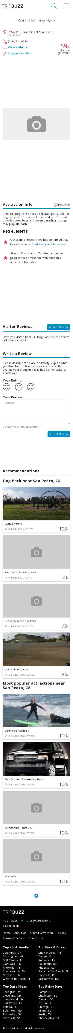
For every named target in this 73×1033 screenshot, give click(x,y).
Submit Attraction (41, 933)
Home (7, 933)
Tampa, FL (45, 956)
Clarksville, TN (12, 964)
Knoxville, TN (11, 967)
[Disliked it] (30, 387)
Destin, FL (45, 1003)
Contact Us (36, 938)
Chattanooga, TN (14, 971)
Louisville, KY (46, 975)
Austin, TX (44, 1014)
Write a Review (58, 327)
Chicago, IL (45, 1007)
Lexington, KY (12, 992)
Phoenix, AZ (46, 967)
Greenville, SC (12, 1018)
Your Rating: (12, 380)
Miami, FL (44, 1010)
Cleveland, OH (12, 995)
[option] (36, 124)
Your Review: (13, 397)
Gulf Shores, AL (13, 960)
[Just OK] (18, 387)
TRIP (12, 6)
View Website (18, 47)
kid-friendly (39, 244)
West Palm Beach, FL (17, 979)
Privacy (61, 933)
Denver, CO (45, 999)
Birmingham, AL (13, 956)
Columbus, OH (12, 952)
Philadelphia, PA (48, 1018)
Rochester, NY (12, 1014)
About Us (20, 933)
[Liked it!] (6, 387)
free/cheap (60, 244)
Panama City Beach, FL (53, 971)
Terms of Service (14, 938)
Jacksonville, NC (48, 979)
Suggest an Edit (19, 53)
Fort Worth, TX (12, 1003)
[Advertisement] (36, 81)
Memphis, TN (11, 975)
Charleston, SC (47, 995)
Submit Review (59, 434)
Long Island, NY (13, 999)
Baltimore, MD (12, 1010)
